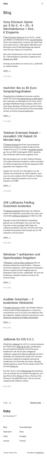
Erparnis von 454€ (10, 59)
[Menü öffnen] (42, 3)
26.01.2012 (7, 243)
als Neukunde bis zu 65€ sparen (30, 99)
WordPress (40, 453)
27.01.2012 (7, 76)
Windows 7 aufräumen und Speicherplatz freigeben (21, 256)
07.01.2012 (7, 288)
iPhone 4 (20, 376)
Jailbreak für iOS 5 (23, 347)
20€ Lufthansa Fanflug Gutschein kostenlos (18, 204)
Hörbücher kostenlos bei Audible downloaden (20, 318)
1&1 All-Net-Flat (36, 40)
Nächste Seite (37, 403)
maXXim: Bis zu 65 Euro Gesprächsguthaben (20, 89)
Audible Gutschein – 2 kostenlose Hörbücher (18, 300)
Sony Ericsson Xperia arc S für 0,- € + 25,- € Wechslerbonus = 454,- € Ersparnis (19, 27)
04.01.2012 (7, 386)
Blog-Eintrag (26, 371)
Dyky (5, 3)
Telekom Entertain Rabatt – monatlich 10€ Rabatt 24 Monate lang (21, 136)
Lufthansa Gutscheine (20, 216)
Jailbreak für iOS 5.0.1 (18, 339)
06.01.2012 (7, 328)
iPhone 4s (14, 366)
